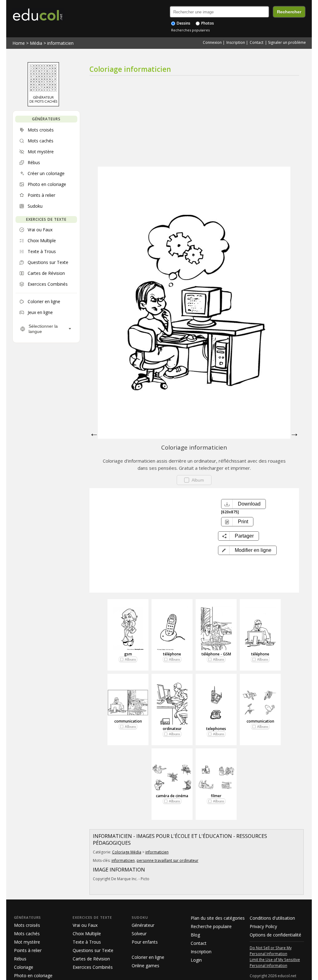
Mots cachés (27, 933)
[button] (247, 550)
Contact (256, 42)
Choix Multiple (87, 933)
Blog (195, 935)
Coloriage (23, 967)
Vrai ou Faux (85, 925)
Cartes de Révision (91, 959)
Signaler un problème (287, 42)
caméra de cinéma (172, 795)
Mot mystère (27, 942)
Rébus (20, 959)
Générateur (143, 925)
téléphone (172, 654)
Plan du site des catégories (218, 918)
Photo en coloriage (33, 975)
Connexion (212, 42)
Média (36, 43)
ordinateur (172, 728)
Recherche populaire (211, 926)
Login (196, 960)
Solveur (139, 933)
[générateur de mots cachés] (43, 105)
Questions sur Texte (93, 950)
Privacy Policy (263, 926)
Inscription (235, 42)
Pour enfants (145, 942)
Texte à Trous (87, 942)
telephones (216, 728)
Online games (145, 965)
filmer (216, 795)
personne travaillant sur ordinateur (167, 860)
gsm (128, 654)
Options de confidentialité (275, 935)
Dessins (183, 23)
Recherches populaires (190, 30)
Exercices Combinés (93, 967)
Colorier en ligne (148, 957)
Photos (207, 23)
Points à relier (28, 950)
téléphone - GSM (216, 654)
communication (128, 721)
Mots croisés (27, 925)
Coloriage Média (126, 852)
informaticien (60, 43)
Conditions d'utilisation (272, 918)
